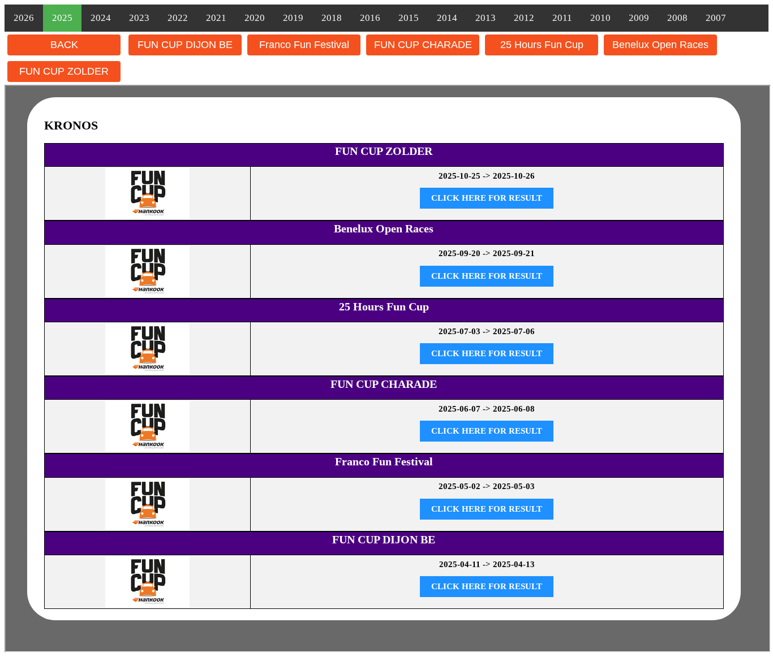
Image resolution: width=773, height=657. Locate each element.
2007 (716, 17)
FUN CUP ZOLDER (64, 71)
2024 (101, 17)
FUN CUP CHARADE (423, 44)
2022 (178, 17)
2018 (331, 17)
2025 (62, 17)
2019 (293, 17)
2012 (524, 17)
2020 (254, 17)
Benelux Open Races (660, 44)
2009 (639, 17)
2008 (677, 17)
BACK (64, 44)
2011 (562, 17)
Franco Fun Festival (304, 44)
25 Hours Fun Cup (541, 44)
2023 (139, 17)
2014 (447, 17)
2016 (370, 17)
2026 (24, 17)
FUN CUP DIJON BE (185, 44)
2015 (408, 17)
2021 (216, 17)
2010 (600, 17)
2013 (485, 17)
